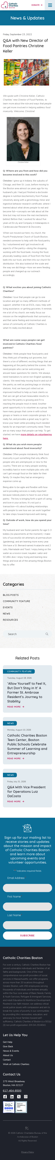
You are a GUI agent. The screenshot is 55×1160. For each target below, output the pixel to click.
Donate (36, 5)
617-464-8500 (12, 1090)
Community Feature (16, 601)
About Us (8, 1055)
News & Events (11, 1051)
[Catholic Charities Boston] (9, 2)
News (6, 613)
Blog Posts (11, 595)
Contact (7, 1059)
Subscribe (27, 935)
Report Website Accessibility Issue (28, 1147)
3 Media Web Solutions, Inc (26, 1128)
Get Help (7, 1042)
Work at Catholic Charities (16, 1064)
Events (8, 607)
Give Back (8, 1046)
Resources (10, 619)
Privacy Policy (27, 1152)
